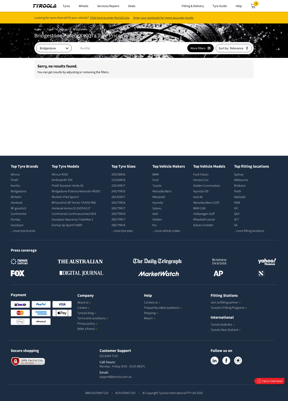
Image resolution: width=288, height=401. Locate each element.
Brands (63, 29)
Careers (82, 307)
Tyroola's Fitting (227, 307)
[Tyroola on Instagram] (238, 360)
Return (148, 318)
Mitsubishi (158, 197)
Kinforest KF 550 (62, 180)
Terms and (91, 318)
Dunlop (15, 219)
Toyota (156, 185)
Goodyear (17, 225)
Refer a (85, 329)
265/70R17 (118, 208)
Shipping (150, 313)
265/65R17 (118, 197)
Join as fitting (224, 302)
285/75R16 (118, 225)
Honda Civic (201, 180)
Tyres (50, 29)
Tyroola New (224, 330)
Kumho (15, 185)
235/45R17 (118, 185)
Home (37, 29)
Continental (18, 214)
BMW (155, 174)
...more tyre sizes (122, 231)
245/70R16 (118, 191)
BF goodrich (18, 208)
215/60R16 (118, 180)
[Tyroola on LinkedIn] (214, 360)
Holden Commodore (206, 185)
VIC (236, 208)
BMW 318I (199, 208)
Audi (155, 214)
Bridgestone (80, 29)
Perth (237, 191)
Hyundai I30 (200, 191)
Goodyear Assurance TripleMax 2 (72, 219)
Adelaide (239, 197)
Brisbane (239, 185)
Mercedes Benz (161, 191)
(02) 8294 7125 (109, 356)
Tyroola (85, 313)
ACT (236, 219)
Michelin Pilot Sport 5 (65, 197)
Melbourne (241, 180)
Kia (154, 225)
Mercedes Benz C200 (206, 202)
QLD (236, 214)
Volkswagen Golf (203, 214)
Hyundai (157, 202)
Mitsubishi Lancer (204, 219)
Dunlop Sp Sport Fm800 (67, 225)
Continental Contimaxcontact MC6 (74, 214)
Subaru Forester (203, 225)
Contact (151, 302)
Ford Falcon (201, 174)
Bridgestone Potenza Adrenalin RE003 (76, 191)
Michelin (16, 197)
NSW (237, 202)
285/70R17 (118, 219)
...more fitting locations (249, 231)
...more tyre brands (23, 231)
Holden (157, 219)
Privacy (86, 323)
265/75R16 (118, 214)
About (82, 302)
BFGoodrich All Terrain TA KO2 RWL (74, 202)
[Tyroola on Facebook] (226, 360)
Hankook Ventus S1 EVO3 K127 (71, 208)
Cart (257, 5)
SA (235, 225)
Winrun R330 (60, 174)
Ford (155, 180)
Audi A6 (198, 197)
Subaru (156, 208)
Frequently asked (161, 307)
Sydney (239, 174)
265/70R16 (118, 202)
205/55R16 (118, 174)
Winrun (15, 174)
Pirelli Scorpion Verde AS (67, 185)
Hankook (16, 202)
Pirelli (14, 180)
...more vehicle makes (166, 231)
